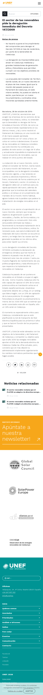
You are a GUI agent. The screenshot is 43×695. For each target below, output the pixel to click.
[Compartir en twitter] (15, 364)
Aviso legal (6, 679)
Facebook (6, 654)
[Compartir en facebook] (8, 364)
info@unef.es (7, 596)
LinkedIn (5, 661)
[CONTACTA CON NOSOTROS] (40, 354)
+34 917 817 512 (8, 592)
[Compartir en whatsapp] (28, 364)
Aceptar (29, 691)
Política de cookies (15, 691)
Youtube (5, 664)
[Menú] (39, 3)
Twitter (5, 657)
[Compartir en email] (34, 364)
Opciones (34, 14)
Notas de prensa (10, 39)
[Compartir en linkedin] (21, 364)
